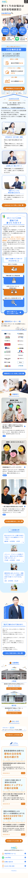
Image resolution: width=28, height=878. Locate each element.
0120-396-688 (14, 686)
